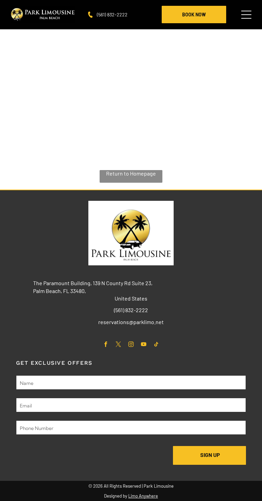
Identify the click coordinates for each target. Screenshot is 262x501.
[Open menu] (246, 15)
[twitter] (118, 345)
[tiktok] (156, 345)
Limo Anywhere (143, 496)
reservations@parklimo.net (131, 322)
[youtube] (144, 345)
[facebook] (106, 345)
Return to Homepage (131, 173)
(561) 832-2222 (112, 14)
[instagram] (131, 345)
